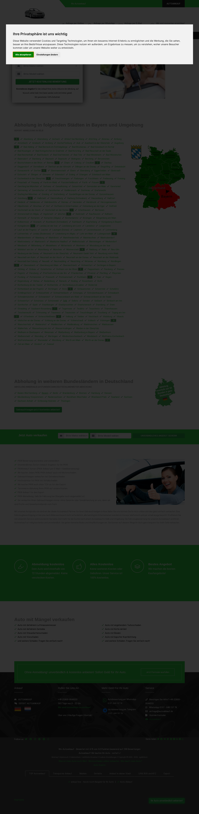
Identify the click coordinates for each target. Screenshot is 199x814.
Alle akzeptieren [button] (23, 54)
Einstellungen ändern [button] (47, 54)
